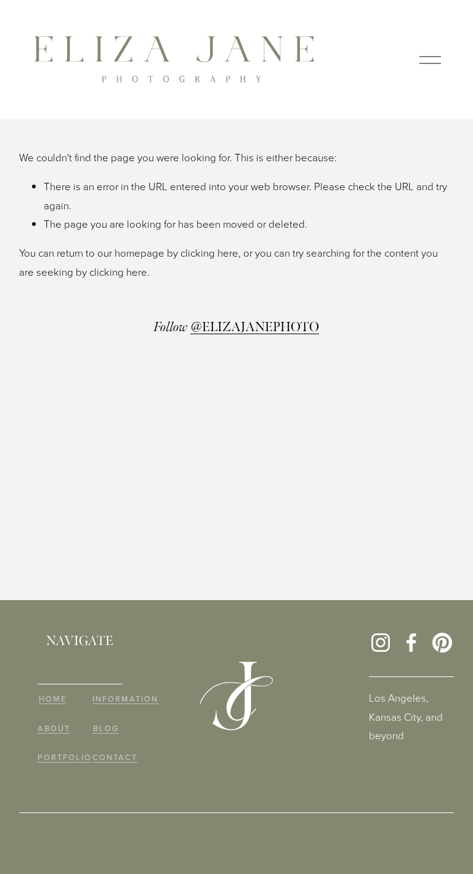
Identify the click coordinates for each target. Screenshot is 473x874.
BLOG (106, 728)
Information (125, 699)
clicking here (209, 253)
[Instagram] (380, 642)
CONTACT (114, 757)
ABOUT (54, 728)
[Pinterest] (442, 642)
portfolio (65, 757)
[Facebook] (411, 642)
